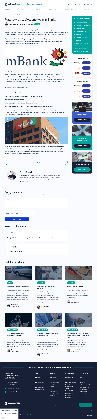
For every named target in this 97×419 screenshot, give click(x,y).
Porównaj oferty (85, 404)
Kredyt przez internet (80, 31)
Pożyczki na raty (79, 34)
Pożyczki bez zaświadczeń (82, 51)
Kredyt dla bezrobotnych (81, 37)
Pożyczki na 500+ (79, 40)
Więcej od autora (24, 181)
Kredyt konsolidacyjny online (82, 25)
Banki (37, 24)
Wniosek (86, 62)
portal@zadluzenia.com (14, 391)
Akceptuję (3, 417)
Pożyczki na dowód (80, 28)
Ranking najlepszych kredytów (66, 404)
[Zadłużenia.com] (12, 4)
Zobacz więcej (82, 119)
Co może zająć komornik (81, 48)
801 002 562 (39, 4)
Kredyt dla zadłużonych (81, 22)
